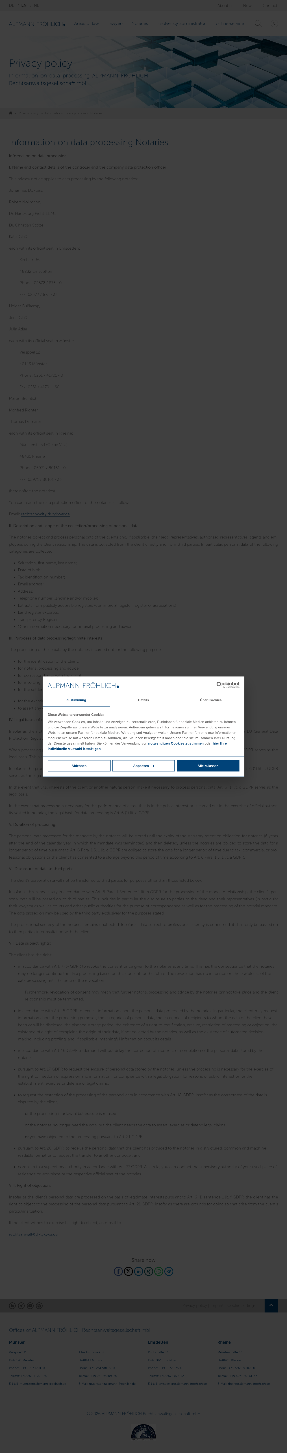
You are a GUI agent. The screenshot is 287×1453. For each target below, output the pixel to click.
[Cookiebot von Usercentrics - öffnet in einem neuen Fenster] (219, 685)
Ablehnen (79, 765)
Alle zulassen (208, 765)
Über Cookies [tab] (211, 700)
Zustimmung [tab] (76, 700)
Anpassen (141, 765)
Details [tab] (143, 700)
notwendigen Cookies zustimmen (176, 743)
